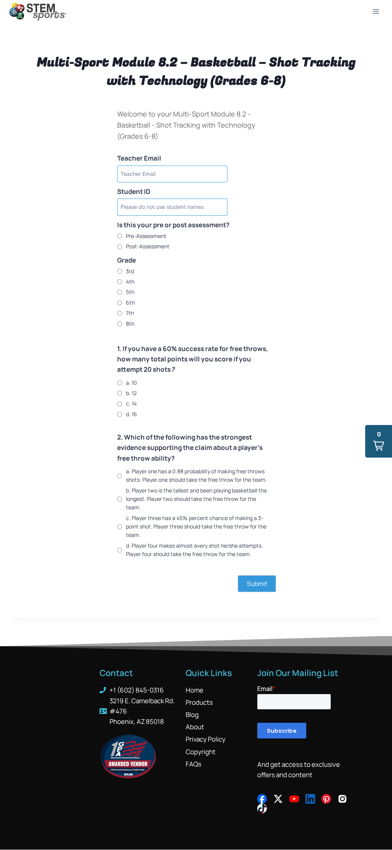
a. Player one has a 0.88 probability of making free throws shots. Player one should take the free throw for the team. (196, 475)
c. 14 (131, 403)
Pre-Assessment (146, 236)
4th (130, 281)
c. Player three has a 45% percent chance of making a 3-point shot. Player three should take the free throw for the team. (196, 526)
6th (130, 302)
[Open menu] (376, 11)
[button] (378, 441)
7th (130, 313)
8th (130, 323)
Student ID (133, 191)
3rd (130, 271)
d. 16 (131, 414)
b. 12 (131, 393)
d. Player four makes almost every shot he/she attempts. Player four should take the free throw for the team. (194, 550)
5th (130, 291)
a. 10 (131, 382)
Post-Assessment (148, 246)
